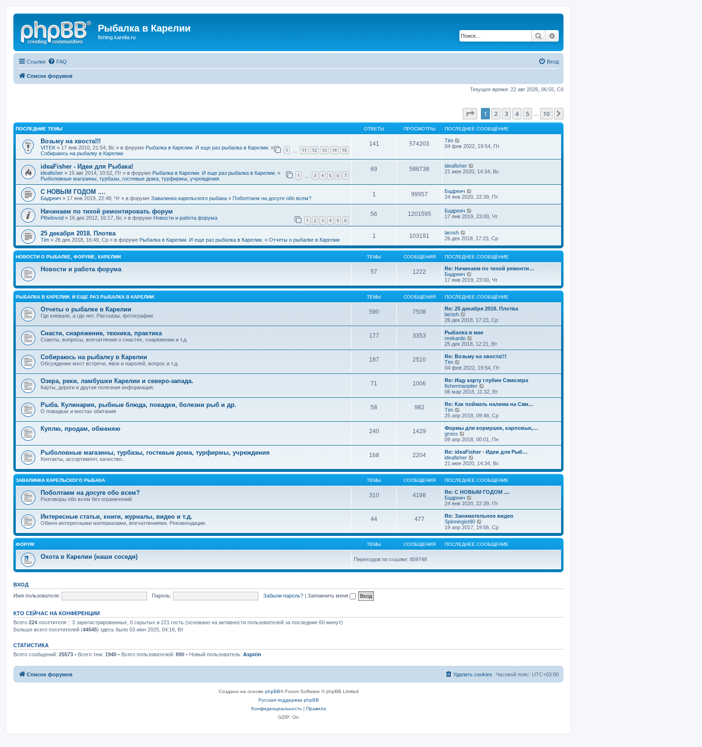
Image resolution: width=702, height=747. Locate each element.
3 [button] (506, 113)
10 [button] (546, 113)
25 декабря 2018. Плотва (78, 233)
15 (344, 150)
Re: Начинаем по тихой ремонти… (489, 268)
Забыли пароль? (283, 595)
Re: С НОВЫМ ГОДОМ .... (477, 492)
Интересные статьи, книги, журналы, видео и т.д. (116, 516)
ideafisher (52, 173)
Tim (449, 140)
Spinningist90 (460, 521)
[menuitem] (57, 61)
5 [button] (527, 113)
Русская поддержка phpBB (288, 700)
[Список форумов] (57, 31)
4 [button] (517, 113)
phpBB (272, 691)
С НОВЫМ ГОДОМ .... (73, 191)
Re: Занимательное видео (479, 516)
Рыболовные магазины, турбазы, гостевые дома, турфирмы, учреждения (130, 178)
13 (324, 150)
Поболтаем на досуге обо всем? (272, 198)
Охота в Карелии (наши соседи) (89, 556)
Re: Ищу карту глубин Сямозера (486, 380)
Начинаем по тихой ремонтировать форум (107, 211)
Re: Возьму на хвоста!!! (476, 356)
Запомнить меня (329, 595)
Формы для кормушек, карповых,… (491, 428)
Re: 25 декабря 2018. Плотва (481, 308)
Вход (21, 584)
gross (451, 434)
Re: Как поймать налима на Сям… (489, 404)
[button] (470, 113)
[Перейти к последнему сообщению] (458, 140)
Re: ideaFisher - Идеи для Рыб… (486, 452)
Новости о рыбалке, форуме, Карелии (68, 256)
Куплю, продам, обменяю (80, 428)
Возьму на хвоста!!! (71, 141)
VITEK (48, 147)
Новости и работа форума (185, 218)
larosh (452, 232)
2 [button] (496, 113)
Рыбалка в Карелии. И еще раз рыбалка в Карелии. (207, 147)
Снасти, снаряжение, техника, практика (101, 333)
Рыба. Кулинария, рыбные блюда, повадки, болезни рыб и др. (138, 404)
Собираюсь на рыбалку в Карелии (82, 153)
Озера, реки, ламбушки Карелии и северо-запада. (117, 380)
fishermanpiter (461, 386)
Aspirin (252, 654)
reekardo (455, 338)
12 (314, 150)
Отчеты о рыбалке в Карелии (304, 240)
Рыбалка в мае (464, 332)
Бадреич (51, 198)
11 (304, 150)
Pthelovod (52, 218)
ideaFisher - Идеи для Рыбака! (87, 166)
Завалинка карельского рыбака (189, 198)
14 (334, 150)
